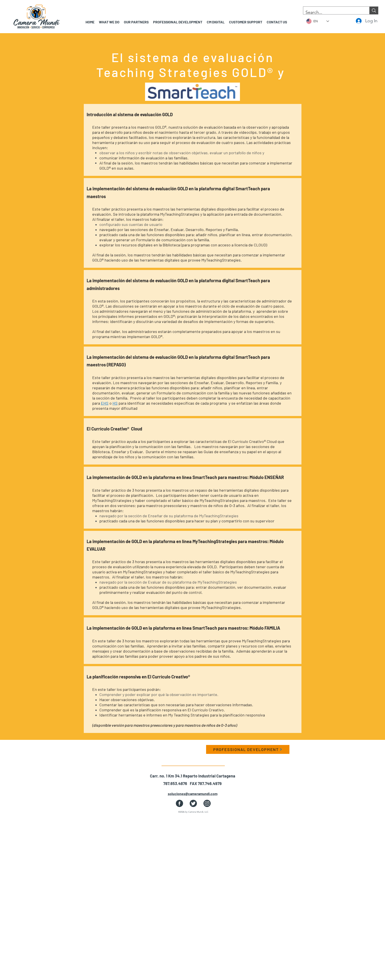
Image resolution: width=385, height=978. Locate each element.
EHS (105, 403)
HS (115, 403)
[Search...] (373, 10)
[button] (136, 22)
